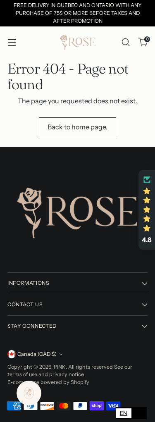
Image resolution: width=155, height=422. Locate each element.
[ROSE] (77, 42)
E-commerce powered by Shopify (48, 382)
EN (123, 413)
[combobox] (123, 413)
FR (139, 413)
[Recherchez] (125, 42)
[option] (139, 413)
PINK (60, 367)
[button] (146, 210)
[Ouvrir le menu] (11, 42)
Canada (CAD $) (37, 354)
